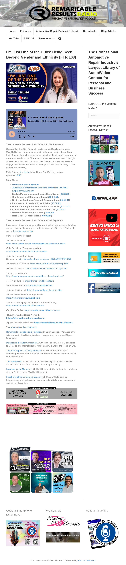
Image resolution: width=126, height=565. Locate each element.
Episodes (25, 31)
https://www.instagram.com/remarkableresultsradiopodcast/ (35, 276)
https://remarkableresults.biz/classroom (25, 305)
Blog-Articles (108, 31)
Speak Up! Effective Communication (23, 377)
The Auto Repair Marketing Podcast (23, 350)
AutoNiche (25, 172)
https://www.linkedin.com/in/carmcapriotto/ (46, 268)
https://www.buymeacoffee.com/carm (42, 310)
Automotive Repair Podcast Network (57, 31)
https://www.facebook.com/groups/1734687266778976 (44, 259)
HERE (18, 175)
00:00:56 (53, 197)
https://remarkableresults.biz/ (38, 285)
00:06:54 (46, 215)
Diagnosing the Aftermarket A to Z (22, 342)
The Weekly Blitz (14, 361)
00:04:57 (61, 209)
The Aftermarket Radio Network (21, 327)
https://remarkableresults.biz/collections (53, 322)
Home (11, 31)
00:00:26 (65, 194)
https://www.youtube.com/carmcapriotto (49, 263)
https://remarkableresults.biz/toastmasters (26, 251)
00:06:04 (49, 212)
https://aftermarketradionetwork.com (25, 318)
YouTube (14, 38)
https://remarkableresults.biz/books (23, 298)
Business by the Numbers (18, 369)
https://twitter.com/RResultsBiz (39, 281)
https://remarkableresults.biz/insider (44, 290)
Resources (45, 38)
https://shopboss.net (23, 231)
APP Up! (29, 38)
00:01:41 (64, 200)
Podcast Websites (87, 560)
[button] (60, 39)
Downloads (89, 31)
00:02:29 (56, 203)
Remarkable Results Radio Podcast (23, 332)
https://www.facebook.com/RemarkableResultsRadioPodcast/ (35, 243)
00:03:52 (65, 206)
